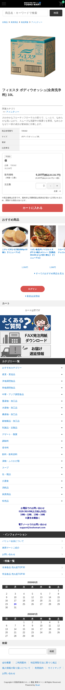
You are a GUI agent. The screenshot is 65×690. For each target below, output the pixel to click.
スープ (5, 467)
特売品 (5, 501)
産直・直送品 (8, 374)
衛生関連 (24, 22)
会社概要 (6, 662)
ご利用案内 (20, 662)
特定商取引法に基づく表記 (44, 662)
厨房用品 (14, 22)
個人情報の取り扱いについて (16, 668)
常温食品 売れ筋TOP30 (13, 574)
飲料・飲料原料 (9, 454)
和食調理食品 (8, 387)
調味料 (5, 441)
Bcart (38, 685)
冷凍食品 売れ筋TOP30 (13, 567)
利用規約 (39, 668)
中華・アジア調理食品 (13, 394)
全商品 (5, 22)
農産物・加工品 (9, 414)
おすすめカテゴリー (12, 367)
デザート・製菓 (9, 434)
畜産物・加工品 (9, 401)
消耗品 (5, 487)
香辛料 (5, 447)
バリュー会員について (13, 541)
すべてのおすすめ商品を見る (50, 273)
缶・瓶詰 (6, 474)
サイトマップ (54, 668)
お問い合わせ (8, 554)
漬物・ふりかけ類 (11, 461)
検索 (56, 12)
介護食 (5, 481)
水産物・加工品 (9, 407)
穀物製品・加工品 (11, 421)
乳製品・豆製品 (9, 427)
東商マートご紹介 (11, 547)
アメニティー (36, 22)
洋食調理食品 (8, 381)
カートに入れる (32, 207)
